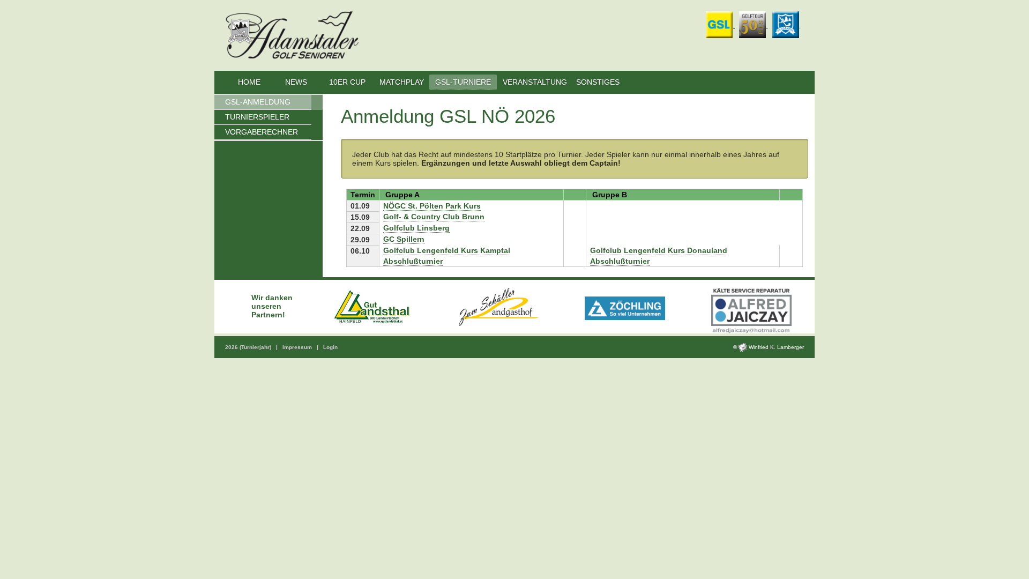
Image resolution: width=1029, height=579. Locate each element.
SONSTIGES (598, 82)
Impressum (298, 347)
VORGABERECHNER (261, 132)
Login (330, 347)
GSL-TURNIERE (463, 82)
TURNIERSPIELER (257, 117)
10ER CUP (347, 82)
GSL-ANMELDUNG (257, 102)
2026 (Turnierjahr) (249, 347)
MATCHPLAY (401, 82)
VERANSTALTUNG (535, 82)
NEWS (297, 82)
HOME (249, 82)
